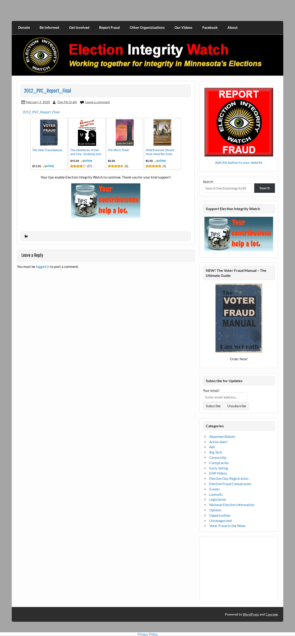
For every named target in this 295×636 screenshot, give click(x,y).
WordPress (251, 614)
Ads (212, 447)
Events (214, 489)
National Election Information (231, 505)
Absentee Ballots (222, 436)
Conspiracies (219, 463)
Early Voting (218, 468)
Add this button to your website (239, 162)
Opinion (215, 510)
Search (208, 181)
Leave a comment (97, 102)
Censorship (217, 457)
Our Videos (183, 27)
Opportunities (220, 515)
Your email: (211, 390)
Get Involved (79, 27)
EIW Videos (218, 473)
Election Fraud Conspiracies (230, 484)
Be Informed (49, 27)
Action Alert (218, 442)
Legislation (217, 499)
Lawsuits (216, 494)
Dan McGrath (67, 102)
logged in (43, 266)
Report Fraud (109, 27)
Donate (24, 27)
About (232, 27)
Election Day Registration (228, 478)
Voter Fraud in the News (227, 526)
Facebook (210, 27)
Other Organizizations (147, 27)
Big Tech (215, 452)
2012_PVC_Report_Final (41, 112)
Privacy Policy (148, 634)
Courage (272, 614)
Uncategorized (220, 521)
